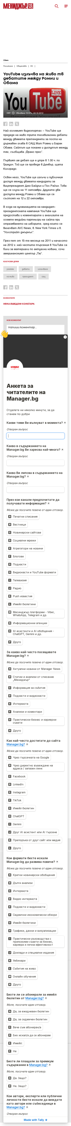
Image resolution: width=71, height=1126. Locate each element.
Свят (5, 60)
